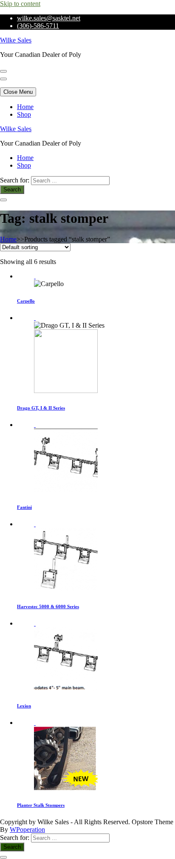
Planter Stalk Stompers (41, 805)
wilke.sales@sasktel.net (48, 18)
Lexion (24, 705)
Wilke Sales (15, 40)
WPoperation (27, 829)
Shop (24, 114)
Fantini (24, 507)
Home (25, 106)
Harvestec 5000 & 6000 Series (48, 606)
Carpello (26, 300)
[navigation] (87, 110)
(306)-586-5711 (38, 25)
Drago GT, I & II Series (41, 407)
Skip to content (20, 3)
